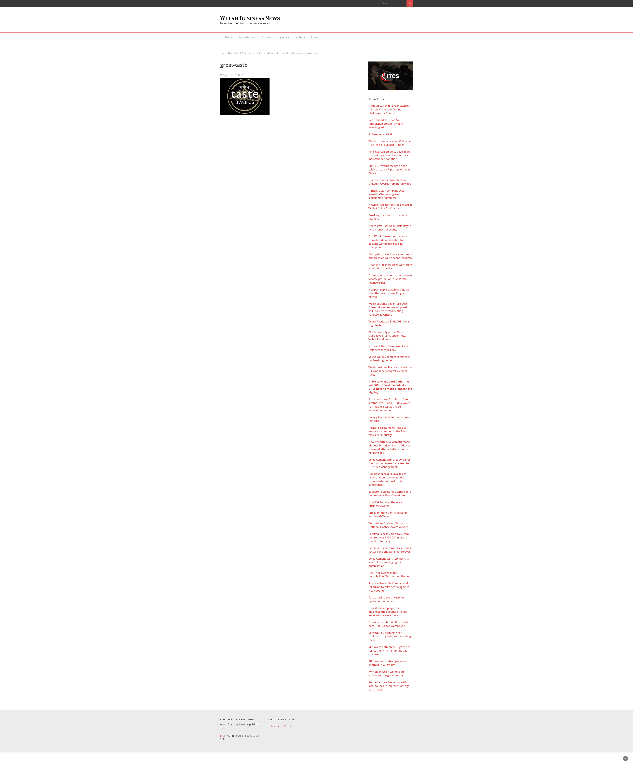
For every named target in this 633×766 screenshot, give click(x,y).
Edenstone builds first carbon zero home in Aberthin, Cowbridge (389, 493)
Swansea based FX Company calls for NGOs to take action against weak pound (389, 587)
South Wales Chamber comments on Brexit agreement (389, 358)
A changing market (380, 134)
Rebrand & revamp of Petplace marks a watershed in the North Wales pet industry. (388, 431)
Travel (314, 37)
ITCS (223, 735)
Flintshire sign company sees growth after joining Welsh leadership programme (386, 194)
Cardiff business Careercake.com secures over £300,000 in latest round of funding (388, 537)
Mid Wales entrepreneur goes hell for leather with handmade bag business (389, 650)
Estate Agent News (279, 726)
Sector (299, 37)
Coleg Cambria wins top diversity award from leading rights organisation (388, 562)
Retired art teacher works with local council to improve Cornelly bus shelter (388, 685)
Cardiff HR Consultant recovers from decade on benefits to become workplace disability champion (387, 242)
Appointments (247, 37)
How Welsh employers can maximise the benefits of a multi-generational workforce (389, 611)
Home (229, 37)
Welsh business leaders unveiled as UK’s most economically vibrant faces (390, 371)
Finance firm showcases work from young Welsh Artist (390, 266)
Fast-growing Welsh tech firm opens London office (387, 599)
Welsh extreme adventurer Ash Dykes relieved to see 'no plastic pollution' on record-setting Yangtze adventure (388, 309)
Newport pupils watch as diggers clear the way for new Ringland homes (388, 293)
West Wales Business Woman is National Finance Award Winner (388, 525)
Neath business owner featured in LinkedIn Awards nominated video (389, 181)
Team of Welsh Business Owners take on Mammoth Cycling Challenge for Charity (389, 109)
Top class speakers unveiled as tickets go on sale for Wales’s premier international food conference (387, 479)
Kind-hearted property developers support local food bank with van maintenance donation (389, 155)
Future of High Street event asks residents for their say (388, 348)
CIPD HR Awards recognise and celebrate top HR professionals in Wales (389, 169)
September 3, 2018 (233, 75)
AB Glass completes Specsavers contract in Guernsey (387, 663)
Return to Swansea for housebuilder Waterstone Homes (389, 574)
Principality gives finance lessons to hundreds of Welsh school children (390, 256)
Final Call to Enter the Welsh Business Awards (386, 504)
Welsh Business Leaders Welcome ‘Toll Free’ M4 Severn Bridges (389, 143)
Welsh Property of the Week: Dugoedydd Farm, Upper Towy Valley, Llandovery (387, 335)
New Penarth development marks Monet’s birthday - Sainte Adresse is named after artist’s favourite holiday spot (389, 447)
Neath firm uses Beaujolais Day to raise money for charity (389, 227)
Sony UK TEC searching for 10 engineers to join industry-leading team (389, 636)
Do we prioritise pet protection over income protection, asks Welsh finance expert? (390, 279)
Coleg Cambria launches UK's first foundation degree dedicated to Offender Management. (389, 463)
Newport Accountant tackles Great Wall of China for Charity (390, 206)
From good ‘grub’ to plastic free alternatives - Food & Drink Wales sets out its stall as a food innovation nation (389, 405)
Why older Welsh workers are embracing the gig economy (386, 673)
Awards (266, 37)
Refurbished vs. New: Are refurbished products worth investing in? (385, 123)
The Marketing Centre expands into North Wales (387, 514)
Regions (282, 37)
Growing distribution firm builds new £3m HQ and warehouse (388, 624)
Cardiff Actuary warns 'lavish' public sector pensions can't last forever (390, 549)
